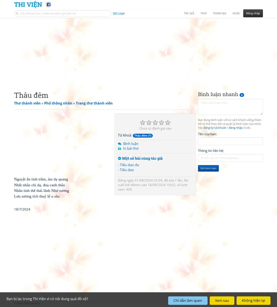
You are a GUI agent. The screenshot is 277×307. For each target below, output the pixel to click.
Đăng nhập (253, 13)
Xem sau (222, 300)
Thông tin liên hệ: (211, 150)
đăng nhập (236, 128)
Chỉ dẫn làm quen (188, 300)
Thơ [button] (203, 13)
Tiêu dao (127, 169)
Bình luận (130, 143)
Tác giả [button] (189, 13)
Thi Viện (28, 4)
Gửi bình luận (208, 168)
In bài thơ (130, 148)
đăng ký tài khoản (214, 128)
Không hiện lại (253, 300)
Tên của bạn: (207, 134)
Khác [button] (236, 13)
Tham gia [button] (219, 13)
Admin (135, 185)
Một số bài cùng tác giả (142, 158)
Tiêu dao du (129, 164)
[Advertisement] (138, 51)
